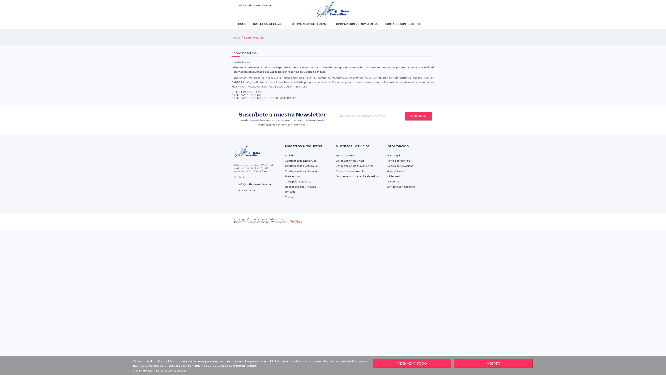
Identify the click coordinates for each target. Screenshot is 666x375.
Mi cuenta (392, 181)
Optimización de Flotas (350, 160)
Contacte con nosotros (400, 186)
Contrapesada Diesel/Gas (301, 160)
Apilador (290, 155)
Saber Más (260, 171)
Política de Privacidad (399, 166)
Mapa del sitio (395, 171)
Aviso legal (393, 155)
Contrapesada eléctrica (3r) (302, 166)
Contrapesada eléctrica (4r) (302, 171)
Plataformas (292, 176)
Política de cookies (398, 160)
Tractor (289, 197)
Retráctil (290, 192)
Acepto (494, 363)
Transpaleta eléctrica (298, 181)
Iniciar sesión (394, 176)
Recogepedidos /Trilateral (301, 186)
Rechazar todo (412, 363)
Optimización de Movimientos (354, 166)
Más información (144, 370)
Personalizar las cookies (171, 370)
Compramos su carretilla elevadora (357, 176)
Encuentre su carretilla (350, 171)
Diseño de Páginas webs (249, 222)
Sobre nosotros (345, 155)
